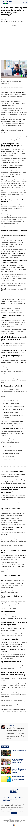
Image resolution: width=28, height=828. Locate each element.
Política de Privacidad (19, 797)
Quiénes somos (6, 800)
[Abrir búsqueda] (26, 2)
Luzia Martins (10, 725)
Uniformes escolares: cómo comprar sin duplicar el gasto (18, 760)
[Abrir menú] (23, 2)
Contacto (10, 797)
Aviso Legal (4, 797)
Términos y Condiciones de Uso (10, 799)
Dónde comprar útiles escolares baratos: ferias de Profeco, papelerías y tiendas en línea (19, 779)
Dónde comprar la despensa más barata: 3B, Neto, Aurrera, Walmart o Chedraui (19, 770)
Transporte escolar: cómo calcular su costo (19, 751)
